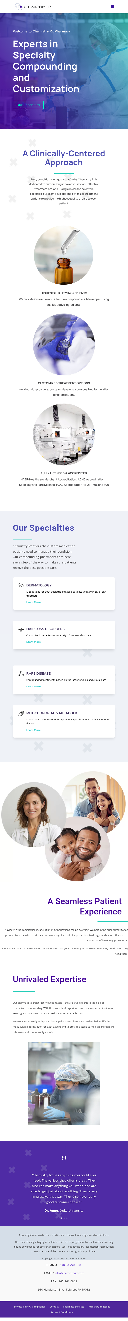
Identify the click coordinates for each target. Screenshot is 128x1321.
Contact (54, 1306)
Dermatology (39, 585)
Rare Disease (38, 673)
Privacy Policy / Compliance (29, 1306)
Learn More (33, 602)
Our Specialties (28, 105)
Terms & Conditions (62, 1312)
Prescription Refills (99, 1306)
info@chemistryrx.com (69, 1273)
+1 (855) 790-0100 (70, 1265)
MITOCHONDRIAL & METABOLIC (52, 713)
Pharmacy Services (73, 1306)
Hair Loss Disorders (45, 629)
